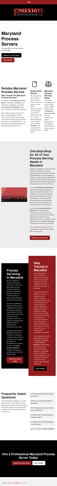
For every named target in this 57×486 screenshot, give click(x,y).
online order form (49, 128)
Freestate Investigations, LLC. (15, 483)
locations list (38, 231)
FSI (25, 483)
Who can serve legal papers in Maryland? (42, 402)
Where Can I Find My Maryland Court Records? (42, 423)
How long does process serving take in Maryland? (42, 409)
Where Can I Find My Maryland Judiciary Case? (42, 416)
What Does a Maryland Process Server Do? (42, 395)
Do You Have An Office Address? (43, 429)
